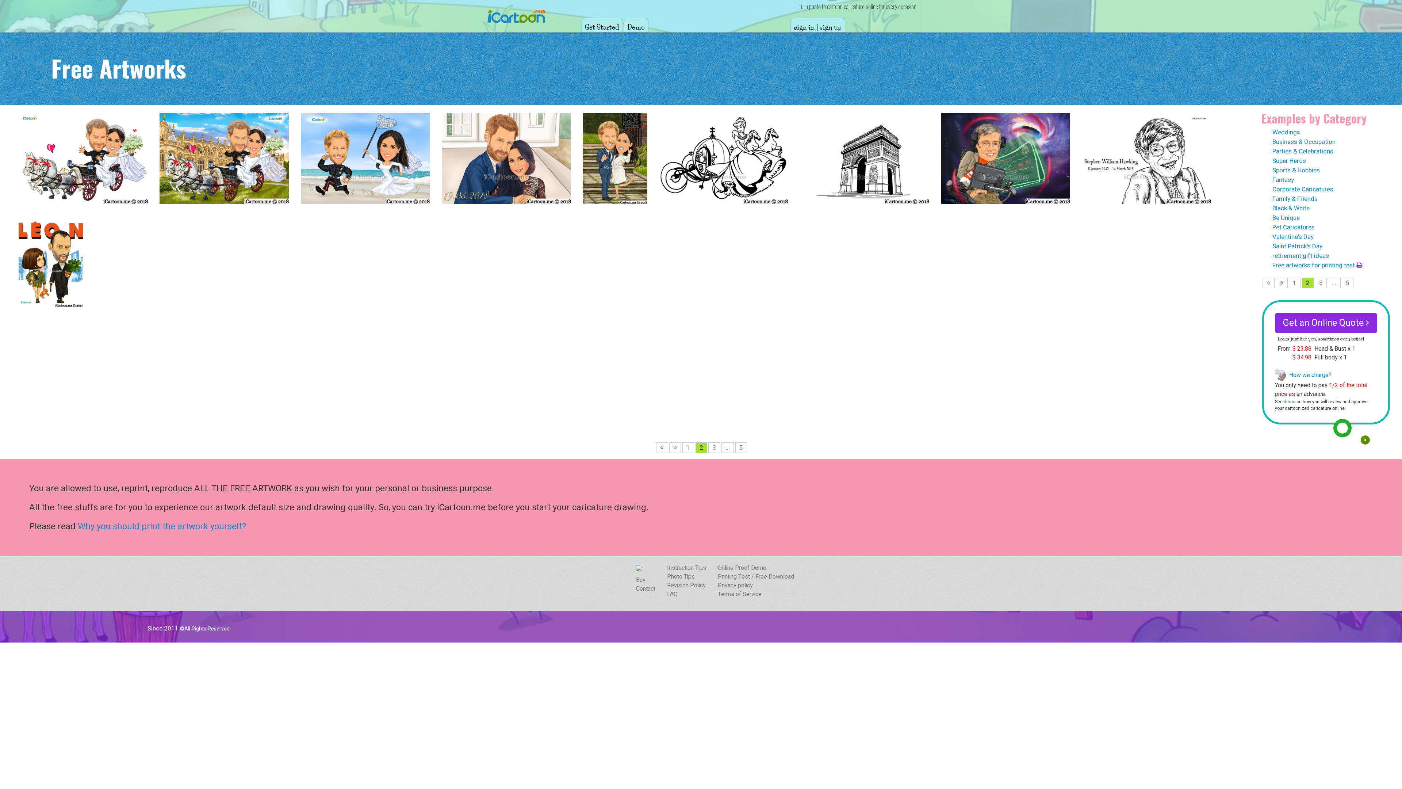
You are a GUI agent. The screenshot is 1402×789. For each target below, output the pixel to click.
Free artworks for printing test (1314, 265)
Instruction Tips (686, 568)
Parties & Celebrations (1302, 151)
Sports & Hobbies (1296, 170)
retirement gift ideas (1300, 255)
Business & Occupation (1304, 141)
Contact (645, 588)
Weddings (1286, 132)
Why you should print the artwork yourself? (162, 526)
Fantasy (1283, 179)
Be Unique (1286, 217)
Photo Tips (681, 576)
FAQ (672, 594)
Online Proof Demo (742, 568)
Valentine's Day (1293, 236)
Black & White (1291, 208)
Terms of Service (740, 594)
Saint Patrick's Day (1297, 246)
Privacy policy (735, 585)
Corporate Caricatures (1302, 189)
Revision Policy (686, 585)
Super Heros (1289, 160)
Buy (641, 580)
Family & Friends (1295, 198)
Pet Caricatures (1293, 227)
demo (1289, 402)
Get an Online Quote (1324, 323)
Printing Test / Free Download (756, 576)
